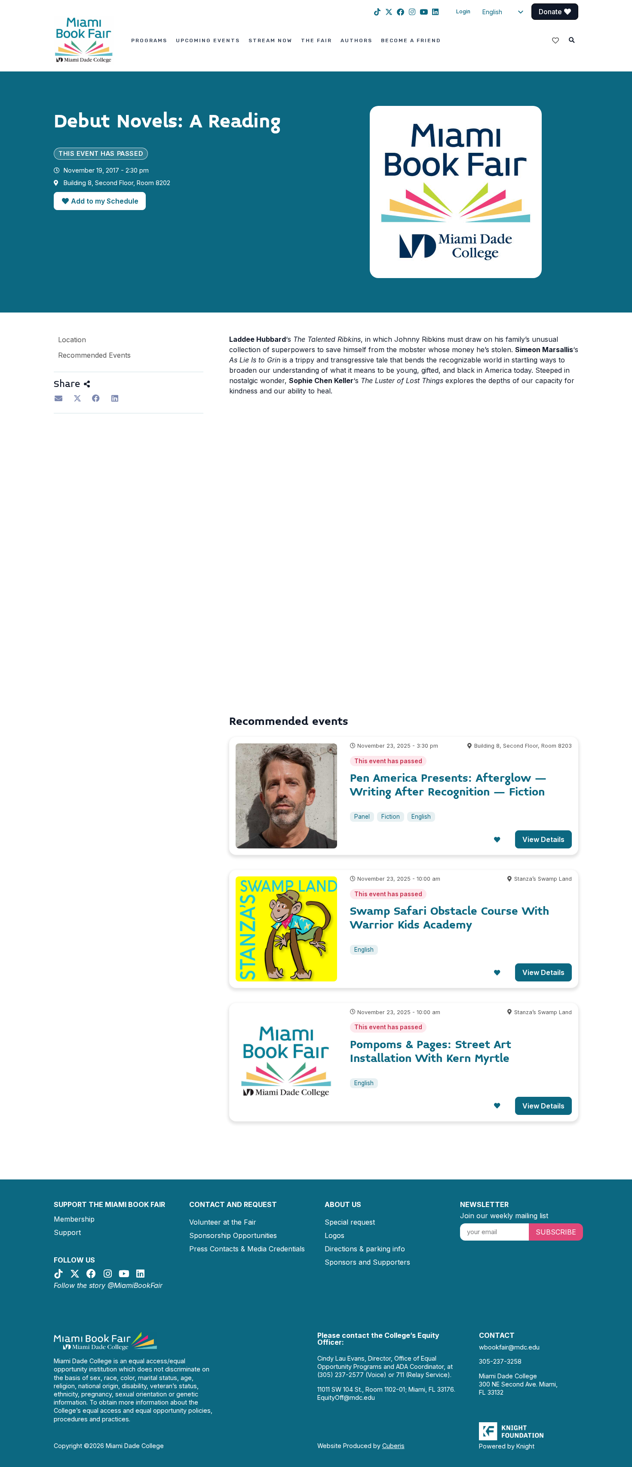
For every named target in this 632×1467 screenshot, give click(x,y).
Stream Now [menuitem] (270, 40)
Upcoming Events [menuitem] (208, 40)
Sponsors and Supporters (367, 1262)
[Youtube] (423, 11)
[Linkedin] (435, 11)
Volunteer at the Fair (222, 1222)
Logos (334, 1235)
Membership (74, 1219)
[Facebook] (400, 11)
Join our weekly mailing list (504, 1215)
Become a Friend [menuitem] (411, 40)
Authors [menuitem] (356, 40)
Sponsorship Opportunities (233, 1235)
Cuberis (393, 1445)
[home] (84, 39)
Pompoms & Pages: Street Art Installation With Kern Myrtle (430, 1051)
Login (463, 11)
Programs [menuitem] (149, 40)
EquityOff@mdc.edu (346, 1397)
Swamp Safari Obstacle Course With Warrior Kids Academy (449, 918)
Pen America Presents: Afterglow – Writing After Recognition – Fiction (448, 785)
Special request (350, 1222)
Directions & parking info (365, 1248)
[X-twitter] (389, 11)
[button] (571, 40)
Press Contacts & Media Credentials (247, 1248)
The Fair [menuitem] (316, 40)
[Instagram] (412, 11)
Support (67, 1232)
